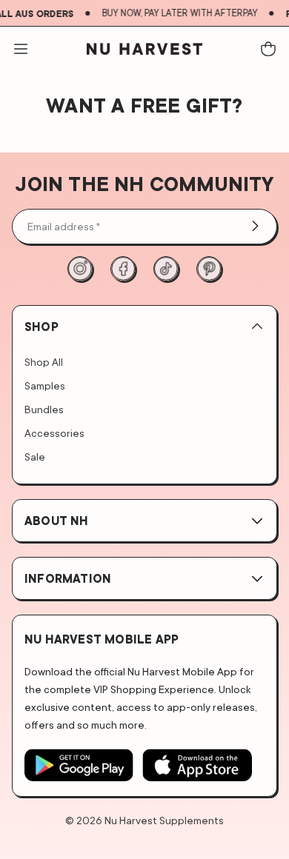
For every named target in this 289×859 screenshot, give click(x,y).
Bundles (44, 409)
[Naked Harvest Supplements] (144, 49)
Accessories (54, 433)
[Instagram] (80, 268)
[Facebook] (123, 268)
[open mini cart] (268, 49)
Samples (44, 385)
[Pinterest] (209, 268)
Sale (34, 456)
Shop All (43, 362)
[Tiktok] (166, 268)
